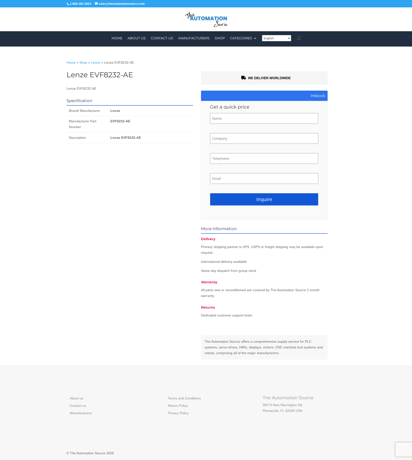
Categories (241, 38)
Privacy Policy (178, 413)
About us (137, 38)
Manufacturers (194, 38)
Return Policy (178, 406)
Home (117, 38)
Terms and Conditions (184, 398)
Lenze (95, 62)
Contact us (162, 38)
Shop (220, 38)
